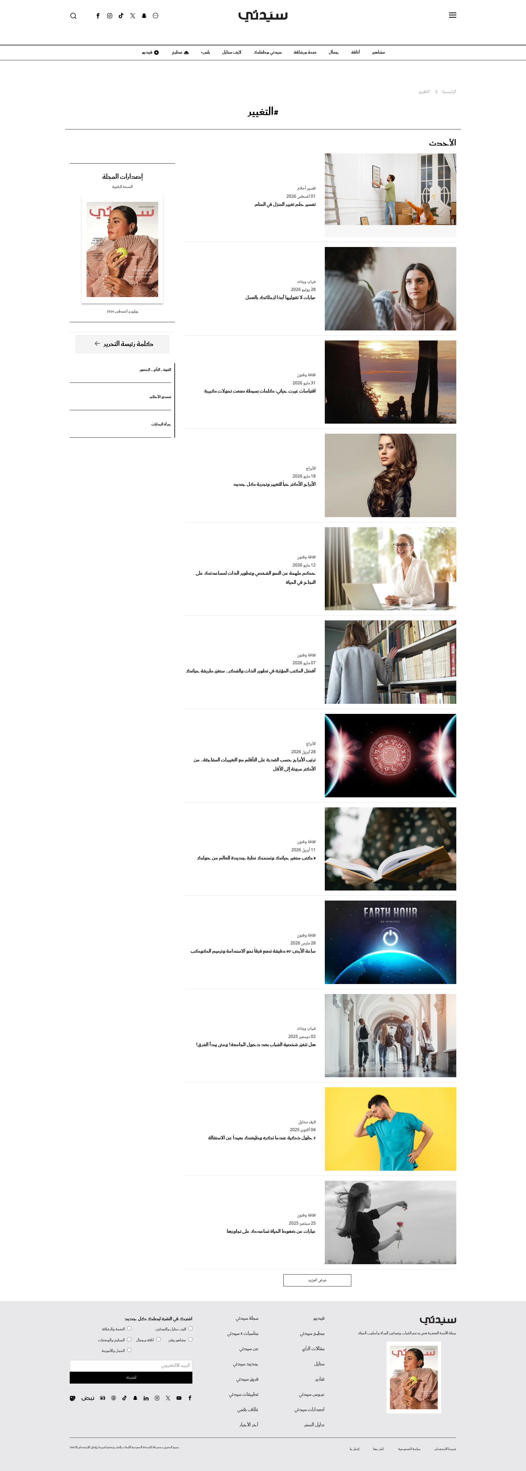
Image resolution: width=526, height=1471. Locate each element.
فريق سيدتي (247, 1379)
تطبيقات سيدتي (243, 1394)
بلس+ (205, 52)
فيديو (147, 52)
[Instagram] (109, 15)
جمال (334, 52)
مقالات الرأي (313, 1349)
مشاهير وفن (177, 1340)
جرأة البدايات (161, 424)
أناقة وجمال (145, 1340)
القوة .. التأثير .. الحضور (155, 370)
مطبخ (176, 52)
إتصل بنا (354, 1449)
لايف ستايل (231, 52)
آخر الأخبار (249, 1425)
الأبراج (311, 468)
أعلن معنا (378, 1449)
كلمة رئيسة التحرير (128, 344)
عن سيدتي (248, 1349)
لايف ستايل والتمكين (171, 1329)
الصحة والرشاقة (113, 1329)
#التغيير (263, 112)
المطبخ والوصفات (111, 1340)
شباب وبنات (306, 282)
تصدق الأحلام (160, 397)
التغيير (424, 92)
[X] (133, 15)
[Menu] (452, 15)
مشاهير (378, 52)
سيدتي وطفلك (268, 52)
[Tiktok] (121, 15)
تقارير (319, 1379)
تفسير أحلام (306, 188)
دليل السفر (314, 1425)
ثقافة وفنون (306, 375)
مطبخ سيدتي (312, 1333)
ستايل (319, 1364)
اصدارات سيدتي (309, 1410)
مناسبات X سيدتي (242, 1333)
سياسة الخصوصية (409, 1449)
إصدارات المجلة (122, 176)
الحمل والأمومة (113, 1351)
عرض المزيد (317, 1280)
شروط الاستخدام (445, 1449)
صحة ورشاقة (305, 52)
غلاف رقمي (247, 1410)
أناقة (355, 52)
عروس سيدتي (311, 1394)
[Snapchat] (144, 15)
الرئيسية (449, 92)
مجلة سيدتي (247, 1318)
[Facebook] (98, 15)
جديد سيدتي (245, 1364)
